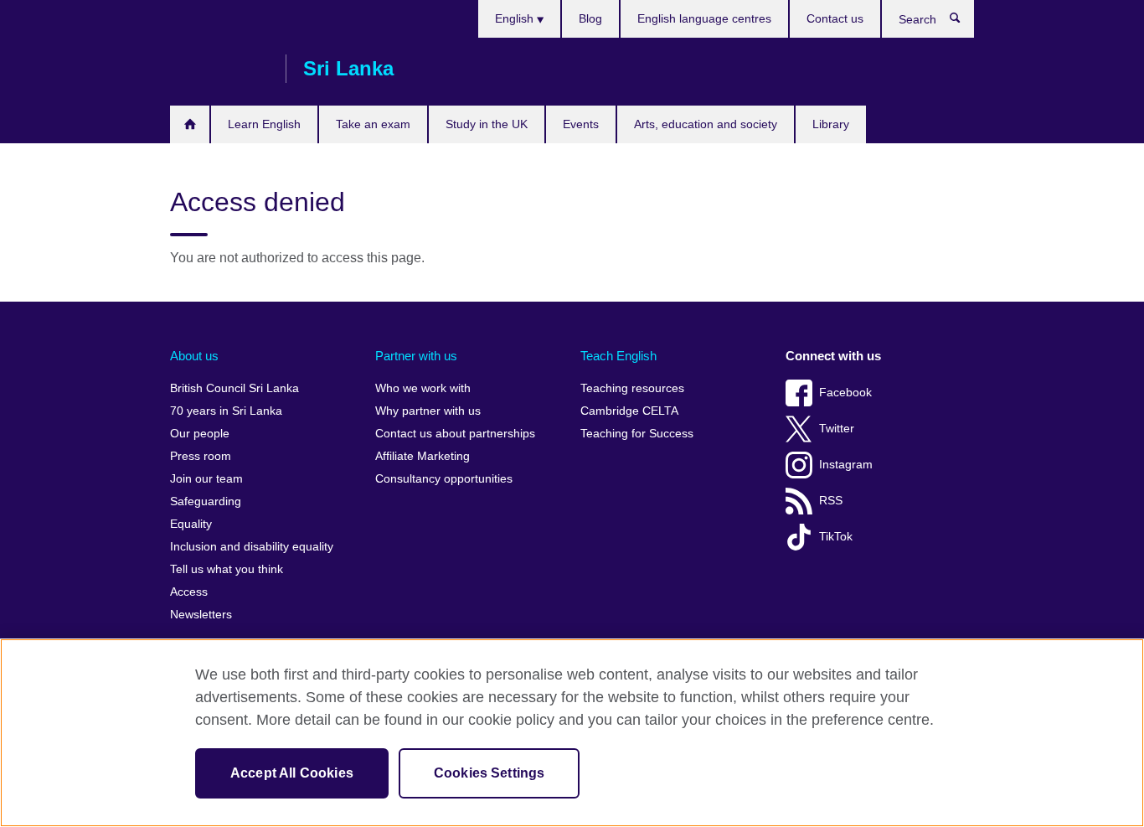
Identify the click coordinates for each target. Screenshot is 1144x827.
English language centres (704, 18)
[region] (572, 732)
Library (830, 124)
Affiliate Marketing (422, 456)
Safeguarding (205, 501)
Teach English (618, 356)
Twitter (836, 428)
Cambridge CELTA (629, 411)
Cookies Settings (489, 773)
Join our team (206, 479)
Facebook (845, 392)
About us (194, 356)
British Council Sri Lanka (219, 68)
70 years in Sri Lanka (226, 411)
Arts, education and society (705, 124)
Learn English (264, 124)
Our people (199, 433)
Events (581, 124)
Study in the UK (487, 124)
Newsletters (201, 614)
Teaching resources (632, 388)
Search (963, 21)
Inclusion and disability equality (251, 546)
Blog (590, 18)
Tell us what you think (226, 569)
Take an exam (373, 124)
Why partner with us (428, 411)
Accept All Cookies (291, 773)
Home (189, 124)
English (516, 18)
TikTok (836, 536)
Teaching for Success (636, 433)
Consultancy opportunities (444, 479)
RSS (831, 500)
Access (189, 592)
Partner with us (416, 356)
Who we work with (423, 388)
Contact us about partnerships (455, 433)
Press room (200, 456)
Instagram (846, 464)
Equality (191, 524)
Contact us (834, 18)
